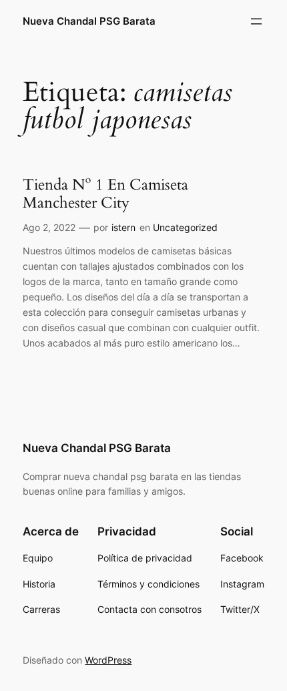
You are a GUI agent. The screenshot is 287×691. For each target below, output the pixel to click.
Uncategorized (185, 227)
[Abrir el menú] (256, 21)
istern (123, 227)
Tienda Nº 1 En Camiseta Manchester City (105, 194)
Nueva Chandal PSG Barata (89, 21)
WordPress (108, 660)
